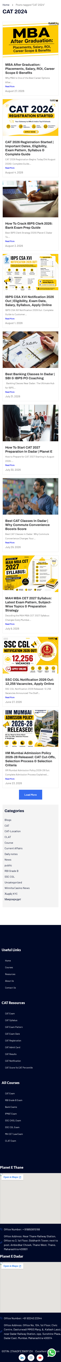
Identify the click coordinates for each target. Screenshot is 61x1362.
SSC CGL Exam (12, 1127)
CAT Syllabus (11, 1020)
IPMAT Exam (11, 1113)
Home (6, 4)
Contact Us (10, 987)
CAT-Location (13, 831)
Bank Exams (11, 1107)
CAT (7, 825)
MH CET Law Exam (14, 1134)
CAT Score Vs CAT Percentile (19, 1067)
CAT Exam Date (12, 1033)
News (8, 859)
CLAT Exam (10, 1140)
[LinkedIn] (22, 1357)
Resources (10, 974)
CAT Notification (13, 1060)
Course (9, 842)
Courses (9, 967)
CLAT (8, 836)
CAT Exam (10, 1013)
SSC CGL (10, 876)
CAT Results (10, 1054)
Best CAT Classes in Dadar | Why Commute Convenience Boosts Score (27, 525)
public (8, 865)
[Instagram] (31, 1357)
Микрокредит (13, 899)
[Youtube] (40, 1357)
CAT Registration (13, 1040)
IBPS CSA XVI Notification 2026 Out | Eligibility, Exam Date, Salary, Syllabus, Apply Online (29, 301)
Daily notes (11, 853)
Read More (9, 86)
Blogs (8, 819)
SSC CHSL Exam (13, 1120)
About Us (9, 981)
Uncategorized (13, 882)
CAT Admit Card (12, 1047)
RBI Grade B (11, 870)
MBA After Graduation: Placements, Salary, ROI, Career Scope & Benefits (30, 69)
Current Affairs (14, 848)
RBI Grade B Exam (13, 1100)
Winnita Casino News (17, 887)
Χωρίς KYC (11, 893)
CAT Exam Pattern (14, 1027)
